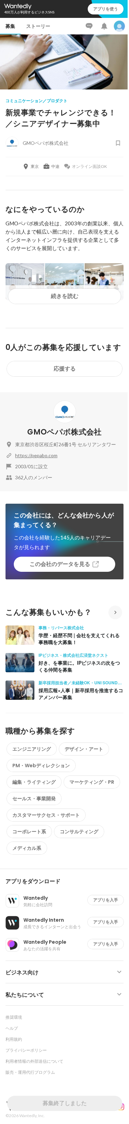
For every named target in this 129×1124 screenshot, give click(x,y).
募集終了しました (65, 1103)
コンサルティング (79, 831)
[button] (67, 881)
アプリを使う (105, 9)
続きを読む (64, 296)
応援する (65, 369)
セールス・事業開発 (34, 798)
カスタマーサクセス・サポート (46, 815)
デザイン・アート (84, 749)
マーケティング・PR (91, 782)
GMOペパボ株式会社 (64, 432)
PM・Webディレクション (41, 765)
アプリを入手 (105, 900)
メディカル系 (26, 848)
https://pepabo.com (36, 455)
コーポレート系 (29, 831)
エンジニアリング (31, 749)
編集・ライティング (34, 782)
